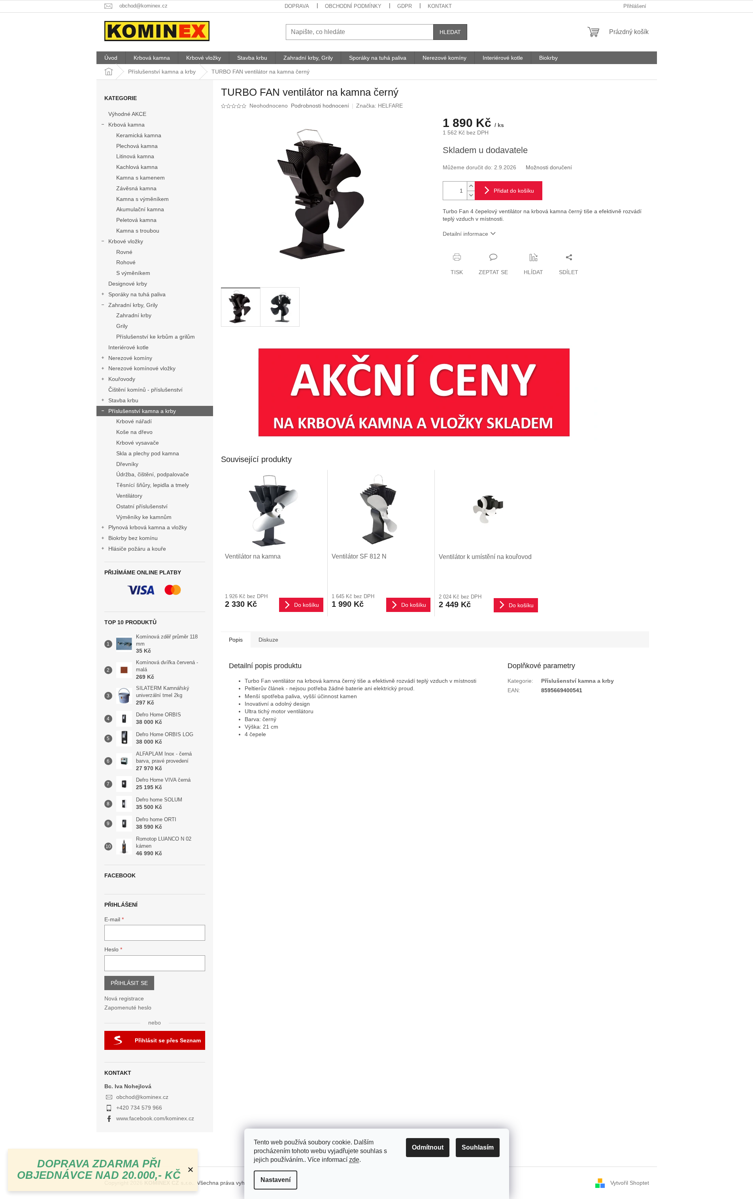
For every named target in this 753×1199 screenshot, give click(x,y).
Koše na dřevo (134, 432)
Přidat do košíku (514, 191)
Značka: (379, 105)
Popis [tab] (236, 639)
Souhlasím (478, 1147)
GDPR (404, 6)
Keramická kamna (138, 135)
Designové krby (127, 283)
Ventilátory (129, 495)
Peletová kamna (136, 220)
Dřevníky (127, 464)
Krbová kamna (126, 124)
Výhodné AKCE (127, 114)
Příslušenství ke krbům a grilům (155, 336)
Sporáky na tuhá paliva (137, 294)
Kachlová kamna (137, 167)
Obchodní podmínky (353, 6)
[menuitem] (110, 57)
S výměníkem (133, 273)
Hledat (450, 32)
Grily (122, 326)
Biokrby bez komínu (133, 538)
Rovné (124, 252)
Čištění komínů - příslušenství (145, 389)
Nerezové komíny (130, 358)
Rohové (126, 262)
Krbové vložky (125, 241)
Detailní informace (465, 234)
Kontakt (440, 6)
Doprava (297, 6)
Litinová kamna (135, 156)
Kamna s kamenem (140, 177)
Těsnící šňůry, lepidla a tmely (152, 485)
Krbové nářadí (134, 421)
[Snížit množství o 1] (471, 195)
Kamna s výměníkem (142, 199)
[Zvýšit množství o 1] (471, 186)
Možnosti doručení (549, 167)
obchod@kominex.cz (142, 1097)
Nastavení (275, 1179)
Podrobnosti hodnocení (320, 105)
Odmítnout (427, 1147)
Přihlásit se (129, 983)
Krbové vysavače (137, 442)
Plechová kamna (137, 146)
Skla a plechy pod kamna (147, 453)
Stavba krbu (123, 400)
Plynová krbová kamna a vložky (147, 527)
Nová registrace (124, 998)
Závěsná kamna (136, 188)
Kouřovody (121, 379)
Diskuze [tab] (268, 639)
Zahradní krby (133, 315)
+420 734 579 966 (139, 1107)
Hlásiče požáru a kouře (137, 549)
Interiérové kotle (128, 347)
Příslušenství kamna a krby (142, 411)
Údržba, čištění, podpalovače (152, 474)
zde (354, 1159)
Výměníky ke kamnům (144, 517)
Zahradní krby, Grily (133, 305)
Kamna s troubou (137, 230)
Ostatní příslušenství (142, 506)
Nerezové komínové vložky (142, 368)
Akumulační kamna (140, 209)
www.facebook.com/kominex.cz (155, 1118)
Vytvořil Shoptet (629, 1182)
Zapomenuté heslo (127, 1007)
